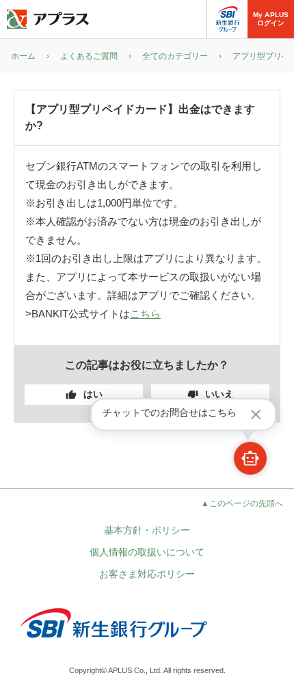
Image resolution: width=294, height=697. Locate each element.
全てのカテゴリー (175, 56)
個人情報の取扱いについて (147, 552)
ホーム (23, 56)
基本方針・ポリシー (147, 530)
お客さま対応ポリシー (147, 573)
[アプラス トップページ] (48, 19)
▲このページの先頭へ (242, 503)
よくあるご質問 (89, 56)
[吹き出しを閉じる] (256, 414)
